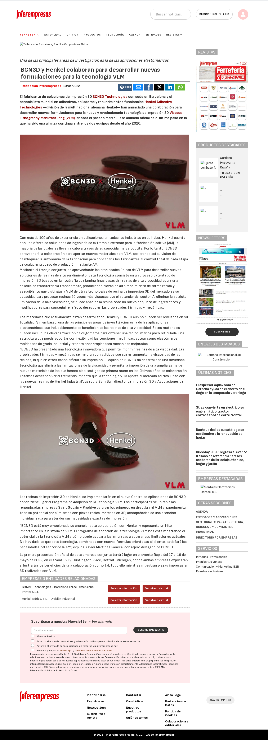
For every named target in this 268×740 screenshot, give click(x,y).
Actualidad (53, 34)
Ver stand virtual (156, 588)
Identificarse (96, 695)
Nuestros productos (133, 709)
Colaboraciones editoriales (176, 723)
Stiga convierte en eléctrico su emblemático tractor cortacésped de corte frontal (220, 411)
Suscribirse (222, 331)
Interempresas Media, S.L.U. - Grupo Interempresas (140, 734)
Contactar (133, 695)
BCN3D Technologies (110, 96)
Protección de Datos (175, 703)
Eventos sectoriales (209, 571)
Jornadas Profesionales (211, 557)
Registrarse (95, 701)
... (221, 195)
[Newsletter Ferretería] (222, 280)
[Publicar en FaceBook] (148, 87)
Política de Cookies (173, 713)
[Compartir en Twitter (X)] (159, 87)
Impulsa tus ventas (209, 562)
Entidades (153, 34)
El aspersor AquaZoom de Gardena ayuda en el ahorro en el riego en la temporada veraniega (221, 389)
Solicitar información (124, 588)
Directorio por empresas (216, 538)
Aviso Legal (66, 650)
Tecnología (115, 34)
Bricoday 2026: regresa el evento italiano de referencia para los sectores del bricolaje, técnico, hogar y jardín (221, 458)
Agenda (134, 34)
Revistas (173, 34)
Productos (92, 34)
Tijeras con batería (230, 174)
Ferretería (29, 34)
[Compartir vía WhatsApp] (180, 87)
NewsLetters (96, 708)
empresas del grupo (142, 660)
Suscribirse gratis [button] (214, 14)
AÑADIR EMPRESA (220, 700)
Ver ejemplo (101, 621)
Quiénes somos (137, 718)
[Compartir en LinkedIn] (169, 87)
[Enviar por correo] (138, 87)
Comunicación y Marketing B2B (217, 567)
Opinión (73, 34)
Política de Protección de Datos (94, 650)
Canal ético (134, 701)
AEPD (157, 667)
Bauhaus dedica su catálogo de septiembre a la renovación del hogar (220, 434)
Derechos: (43, 664)
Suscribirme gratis (151, 630)
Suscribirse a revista (96, 716)
